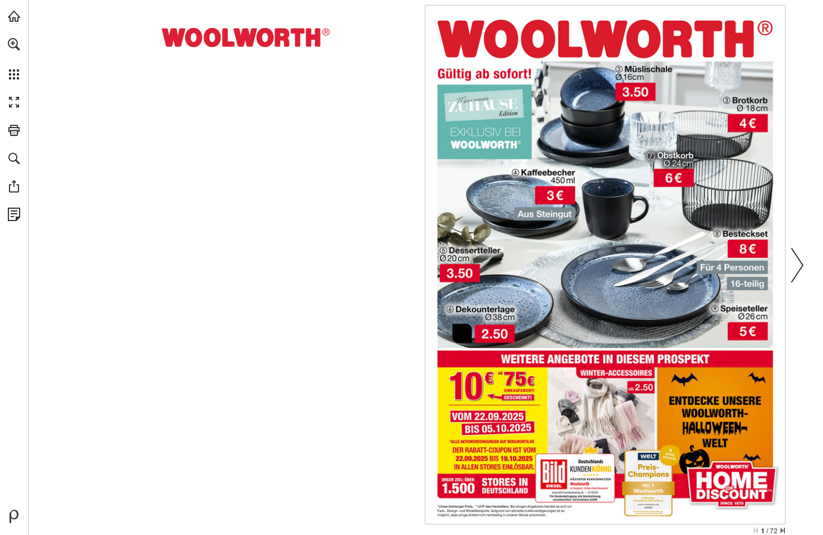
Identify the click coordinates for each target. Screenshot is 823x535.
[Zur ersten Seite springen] (756, 530)
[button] (14, 44)
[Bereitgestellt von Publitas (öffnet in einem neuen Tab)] (14, 517)
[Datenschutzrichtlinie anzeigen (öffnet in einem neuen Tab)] (14, 214)
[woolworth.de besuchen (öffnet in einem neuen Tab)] (14, 16)
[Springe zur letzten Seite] (782, 530)
